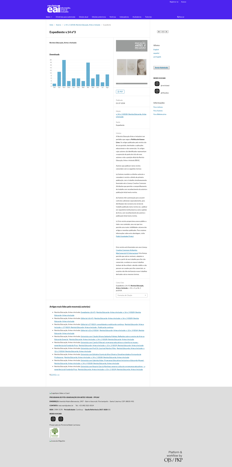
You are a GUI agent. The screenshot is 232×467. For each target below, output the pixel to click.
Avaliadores (137, 17)
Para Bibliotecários (159, 114)
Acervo (58, 25)
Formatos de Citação (125, 295)
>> (58, 375)
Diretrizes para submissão (65, 17)
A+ (159, 32)
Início (51, 25)
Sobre (48, 17)
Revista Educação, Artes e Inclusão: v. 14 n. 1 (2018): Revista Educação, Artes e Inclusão (96, 357)
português (157, 57)
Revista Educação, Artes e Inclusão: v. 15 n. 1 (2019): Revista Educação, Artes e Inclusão (110, 369)
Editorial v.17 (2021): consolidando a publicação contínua (102, 324)
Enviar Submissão (161, 68)
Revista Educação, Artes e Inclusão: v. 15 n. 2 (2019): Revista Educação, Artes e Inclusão (111, 345)
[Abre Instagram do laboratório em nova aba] (60, 421)
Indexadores (124, 17)
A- (166, 32)
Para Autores (158, 111)
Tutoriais (148, 17)
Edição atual (83, 17)
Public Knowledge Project (125, 236)
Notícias (113, 17)
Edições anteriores (99, 17)
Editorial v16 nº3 (87, 318)
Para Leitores (158, 107)
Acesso (183, 2)
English (156, 49)
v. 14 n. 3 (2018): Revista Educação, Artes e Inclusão (82, 25)
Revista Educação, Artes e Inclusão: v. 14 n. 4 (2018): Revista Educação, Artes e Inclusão (86, 363)
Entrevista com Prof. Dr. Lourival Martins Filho (98, 348)
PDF (121, 92)
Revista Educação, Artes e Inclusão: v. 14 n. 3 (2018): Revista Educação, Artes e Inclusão (101, 339)
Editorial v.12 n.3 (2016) (90, 330)
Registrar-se (174, 2)
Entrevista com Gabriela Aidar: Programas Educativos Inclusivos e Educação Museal (112, 360)
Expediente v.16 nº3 (88, 312)
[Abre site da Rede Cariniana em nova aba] (54, 437)
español (156, 53)
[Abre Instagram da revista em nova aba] (53, 421)
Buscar (181, 17)
